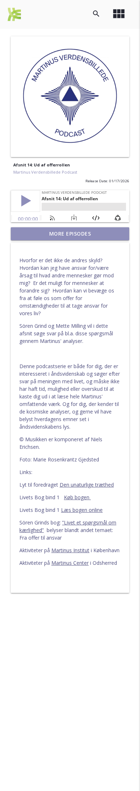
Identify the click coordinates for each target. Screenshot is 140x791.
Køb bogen (77, 497)
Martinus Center (70, 562)
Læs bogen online (82, 509)
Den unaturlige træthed (87, 484)
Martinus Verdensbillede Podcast (45, 172)
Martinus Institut (70, 550)
